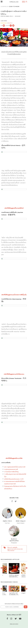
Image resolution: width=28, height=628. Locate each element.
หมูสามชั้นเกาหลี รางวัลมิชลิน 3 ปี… (14, 593)
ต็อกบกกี (10, 547)
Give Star (10, 23)
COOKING (4, 6)
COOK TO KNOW (14, 6)
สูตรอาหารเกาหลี (12, 549)
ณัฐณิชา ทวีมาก (9, 16)
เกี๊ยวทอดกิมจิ (11, 550)
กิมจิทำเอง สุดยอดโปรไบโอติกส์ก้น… (14, 576)
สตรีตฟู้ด (15, 547)
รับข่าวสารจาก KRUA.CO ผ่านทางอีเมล (14, 604)
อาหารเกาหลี (19, 549)
